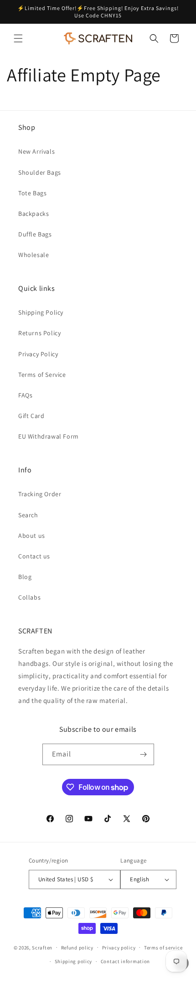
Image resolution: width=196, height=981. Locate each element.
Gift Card (31, 416)
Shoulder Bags (39, 172)
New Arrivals (36, 151)
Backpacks (33, 213)
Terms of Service (42, 374)
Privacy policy (119, 947)
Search (28, 515)
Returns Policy (39, 333)
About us (31, 535)
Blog (24, 577)
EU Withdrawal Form (48, 436)
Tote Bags (32, 193)
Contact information (125, 961)
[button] (18, 38)
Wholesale (33, 255)
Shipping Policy (40, 312)
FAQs (25, 395)
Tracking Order (39, 494)
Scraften (42, 947)
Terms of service (163, 947)
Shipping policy (74, 961)
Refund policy (77, 947)
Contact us (34, 556)
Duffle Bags (35, 234)
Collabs (29, 597)
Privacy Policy (38, 354)
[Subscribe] (144, 754)
